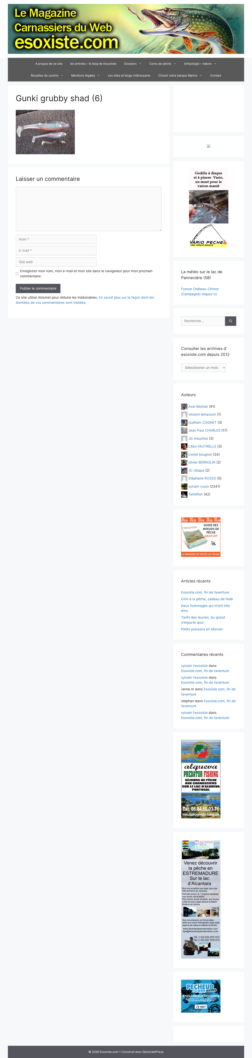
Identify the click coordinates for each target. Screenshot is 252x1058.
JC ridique (196, 470)
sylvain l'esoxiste (194, 666)
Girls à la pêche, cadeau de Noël (207, 599)
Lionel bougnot (200, 454)
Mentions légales (83, 75)
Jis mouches (198, 438)
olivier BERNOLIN (201, 462)
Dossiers (130, 63)
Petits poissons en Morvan (202, 629)
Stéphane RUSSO (202, 478)
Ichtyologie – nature (198, 63)
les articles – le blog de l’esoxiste (93, 63)
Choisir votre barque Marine (177, 75)
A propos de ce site (48, 63)
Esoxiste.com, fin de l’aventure (205, 592)
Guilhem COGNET (202, 422)
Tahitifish (195, 494)
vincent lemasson (202, 414)
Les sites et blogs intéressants (129, 75)
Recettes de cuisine (44, 75)
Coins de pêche (160, 63)
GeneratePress (153, 1052)
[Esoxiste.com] (126, 29)
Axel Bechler (198, 406)
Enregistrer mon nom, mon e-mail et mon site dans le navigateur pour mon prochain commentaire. (86, 273)
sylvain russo (198, 486)
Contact (215, 75)
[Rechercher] (230, 321)
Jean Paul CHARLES (204, 430)
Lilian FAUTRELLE (202, 446)
